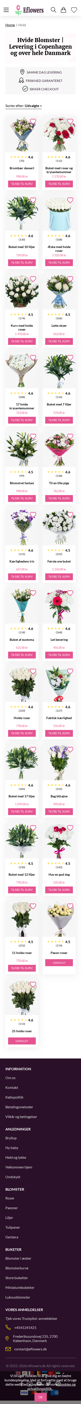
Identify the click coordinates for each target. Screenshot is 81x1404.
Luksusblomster (17, 1297)
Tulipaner (12, 1227)
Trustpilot (29, 1318)
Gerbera (11, 1237)
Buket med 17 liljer (22, 796)
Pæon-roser (59, 953)
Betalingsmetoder (19, 1107)
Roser (9, 1198)
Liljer (9, 1217)
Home (10, 25)
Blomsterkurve (16, 1268)
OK (40, 1397)
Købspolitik (14, 1097)
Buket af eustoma (22, 639)
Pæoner (11, 1208)
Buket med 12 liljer (22, 874)
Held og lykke (15, 1157)
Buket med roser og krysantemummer (59, 170)
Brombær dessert (22, 168)
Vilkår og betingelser (21, 1116)
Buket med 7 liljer (59, 404)
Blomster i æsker (18, 1258)
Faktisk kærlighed (59, 718)
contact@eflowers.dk (30, 1349)
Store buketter (16, 1277)
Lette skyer (59, 325)
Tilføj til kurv (22, 184)
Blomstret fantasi (22, 483)
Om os (10, 1077)
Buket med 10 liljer (22, 247)
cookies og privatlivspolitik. (51, 1386)
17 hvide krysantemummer (21, 406)
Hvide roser (22, 718)
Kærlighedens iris (21, 561)
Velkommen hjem (18, 1167)
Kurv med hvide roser (22, 327)
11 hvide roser (22, 953)
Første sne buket (59, 561)
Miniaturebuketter (19, 1287)
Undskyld (12, 1177)
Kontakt (11, 1087)
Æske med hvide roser (59, 249)
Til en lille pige (59, 483)
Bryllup (11, 1138)
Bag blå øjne (59, 796)
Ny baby (11, 1147)
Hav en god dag (59, 874)
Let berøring (59, 639)
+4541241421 (25, 1327)
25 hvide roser (22, 1031)
